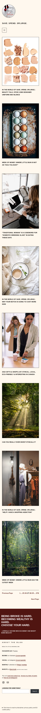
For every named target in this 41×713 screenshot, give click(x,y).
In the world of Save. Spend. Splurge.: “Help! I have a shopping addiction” (19, 511)
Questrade (13, 669)
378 (37, 593)
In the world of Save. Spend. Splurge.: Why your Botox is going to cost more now (19, 301)
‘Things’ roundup (22, 665)
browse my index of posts (29, 676)
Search (34, 691)
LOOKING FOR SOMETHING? (11, 688)
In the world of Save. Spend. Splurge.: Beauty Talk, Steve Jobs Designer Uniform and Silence (19, 92)
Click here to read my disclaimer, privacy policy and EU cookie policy (20, 708)
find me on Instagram (10, 677)
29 (33, 593)
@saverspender (21, 655)
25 (23, 593)
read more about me (13, 676)
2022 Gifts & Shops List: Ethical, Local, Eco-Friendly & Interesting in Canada (19, 373)
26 (26, 593)
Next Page (35, 599)
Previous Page (7, 593)
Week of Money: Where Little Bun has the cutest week (20, 581)
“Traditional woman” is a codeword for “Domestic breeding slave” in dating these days (19, 235)
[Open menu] (4, 30)
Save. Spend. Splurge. (14, 23)
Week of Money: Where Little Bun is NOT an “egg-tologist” (19, 164)
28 (30, 593)
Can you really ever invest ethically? (19, 442)
